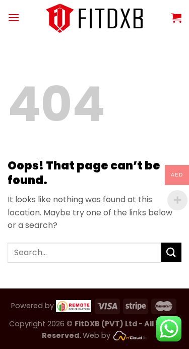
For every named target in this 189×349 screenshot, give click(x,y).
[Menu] (14, 17)
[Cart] (176, 18)
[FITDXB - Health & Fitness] (94, 17)
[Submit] (171, 252)
